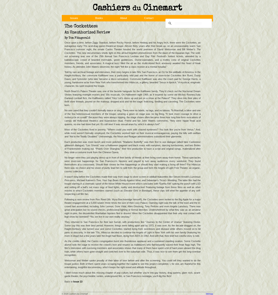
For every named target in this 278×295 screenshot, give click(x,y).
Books (99, 18)
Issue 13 (77, 281)
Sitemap (209, 294)
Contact (148, 18)
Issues (74, 18)
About (123, 18)
